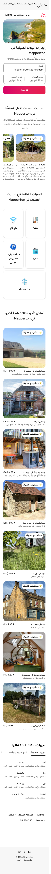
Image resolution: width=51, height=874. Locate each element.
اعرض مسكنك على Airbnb (17, 14)
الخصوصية (28, 860)
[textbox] (35, 80)
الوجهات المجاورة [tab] (38, 752)
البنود (19, 860)
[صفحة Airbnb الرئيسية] (43, 14)
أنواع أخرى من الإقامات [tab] (17, 752)
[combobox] (24, 69)
